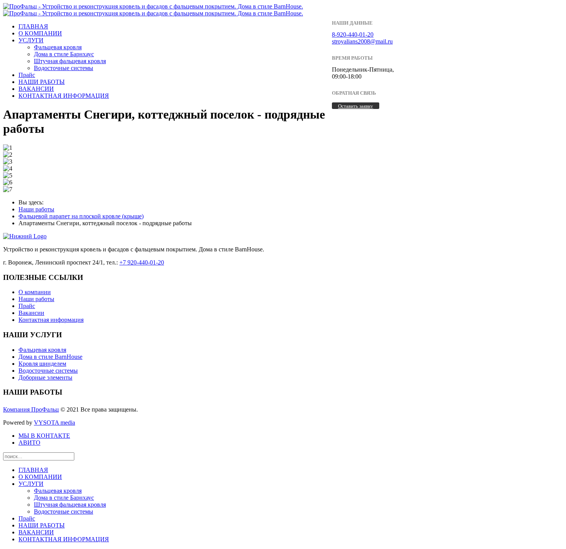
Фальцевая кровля (58, 47)
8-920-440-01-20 (352, 34)
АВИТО (29, 442)
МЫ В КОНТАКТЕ (44, 435)
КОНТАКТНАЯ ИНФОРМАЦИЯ (63, 95)
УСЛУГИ (31, 40)
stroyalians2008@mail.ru (362, 41)
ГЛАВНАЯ (33, 26)
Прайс (26, 75)
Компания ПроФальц (31, 409)
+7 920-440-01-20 (141, 262)
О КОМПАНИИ (40, 33)
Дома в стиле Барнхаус (64, 54)
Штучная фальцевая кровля (70, 61)
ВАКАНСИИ (36, 88)
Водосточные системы (63, 68)
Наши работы (36, 209)
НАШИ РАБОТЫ (41, 82)
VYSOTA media (54, 422)
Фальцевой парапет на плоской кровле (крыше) (81, 216)
